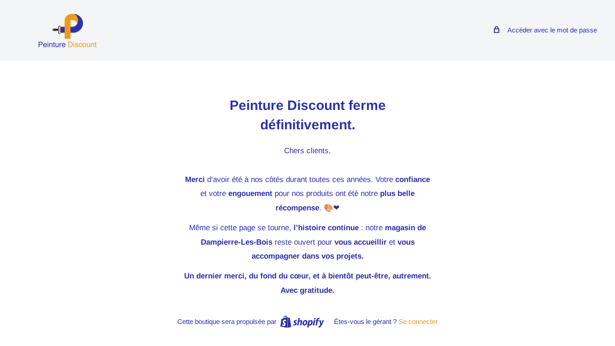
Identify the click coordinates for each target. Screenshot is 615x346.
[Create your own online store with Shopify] (302, 321)
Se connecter (418, 321)
